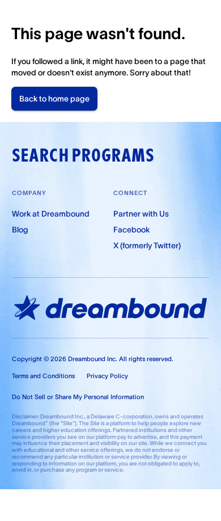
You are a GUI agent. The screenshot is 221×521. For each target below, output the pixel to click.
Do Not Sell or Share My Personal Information (78, 396)
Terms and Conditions (43, 375)
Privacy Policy (107, 375)
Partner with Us (141, 213)
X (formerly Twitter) (147, 245)
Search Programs (83, 155)
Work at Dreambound (51, 213)
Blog (20, 229)
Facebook (131, 229)
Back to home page (54, 98)
